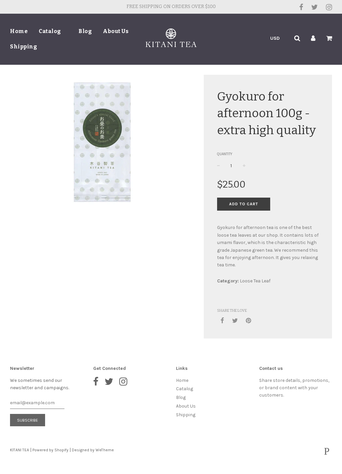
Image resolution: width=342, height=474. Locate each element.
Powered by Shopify (50, 450)
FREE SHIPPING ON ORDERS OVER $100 (171, 6)
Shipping (23, 46)
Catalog (50, 31)
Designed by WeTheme (93, 450)
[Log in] (313, 38)
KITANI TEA (19, 450)
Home (19, 31)
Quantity (224, 154)
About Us (116, 31)
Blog (85, 31)
